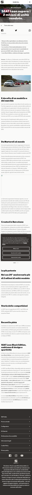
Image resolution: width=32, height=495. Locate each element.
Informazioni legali (6, 440)
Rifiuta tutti (16, 248)
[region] (16, 247)
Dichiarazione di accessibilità (9, 436)
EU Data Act (4, 431)
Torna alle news (8, 25)
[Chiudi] (29, 236)
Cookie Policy (4, 445)
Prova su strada (5, 421)
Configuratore (5, 426)
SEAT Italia (4, 417)
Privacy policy (5, 450)
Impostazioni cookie (16, 257)
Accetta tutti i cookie (16, 252)
